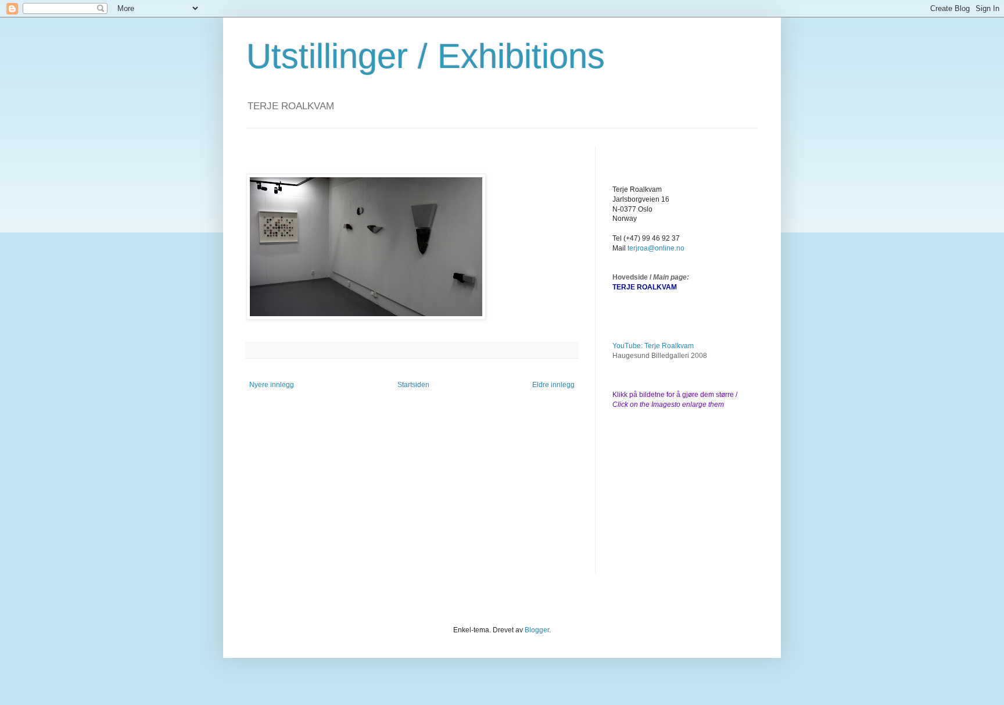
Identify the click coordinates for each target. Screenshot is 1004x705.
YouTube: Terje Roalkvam (653, 346)
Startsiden (413, 385)
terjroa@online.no (656, 248)
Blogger (537, 630)
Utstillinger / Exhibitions (425, 56)
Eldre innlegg (553, 385)
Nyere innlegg (271, 385)
